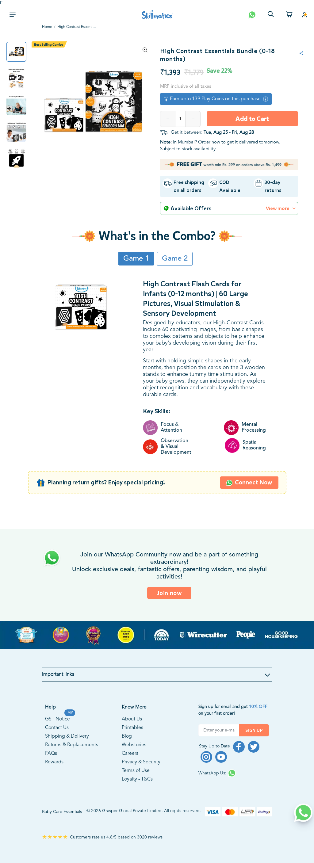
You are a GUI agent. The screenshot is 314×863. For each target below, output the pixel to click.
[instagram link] (206, 757)
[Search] (271, 15)
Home (47, 27)
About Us (132, 719)
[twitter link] (253, 747)
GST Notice (57, 718)
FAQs (51, 753)
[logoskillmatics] (157, 14)
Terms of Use (136, 770)
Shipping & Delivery (67, 736)
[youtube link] (221, 757)
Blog (127, 736)
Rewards (54, 762)
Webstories (134, 745)
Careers (130, 753)
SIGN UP (254, 730)
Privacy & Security (141, 762)
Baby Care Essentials (62, 812)
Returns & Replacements (71, 745)
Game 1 (136, 258)
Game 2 (175, 258)
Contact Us (57, 727)
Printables (132, 727)
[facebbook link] (239, 747)
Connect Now (253, 482)
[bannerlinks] (157, 635)
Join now (169, 593)
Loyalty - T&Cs (137, 779)
